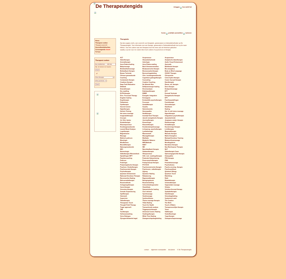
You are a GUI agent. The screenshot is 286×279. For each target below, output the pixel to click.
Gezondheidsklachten (102, 47)
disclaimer (171, 250)
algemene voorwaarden (158, 250)
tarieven (188, 33)
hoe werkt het (187, 7)
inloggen (176, 7)
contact (146, 250)
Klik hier (107, 124)
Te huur (98, 52)
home (163, 33)
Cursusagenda (100, 49)
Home (97, 40)
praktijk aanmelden (175, 33)
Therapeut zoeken (101, 43)
